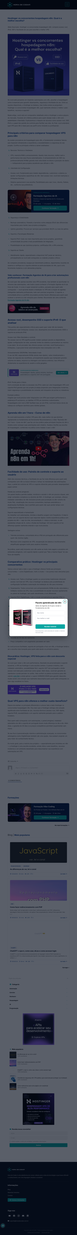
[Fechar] (64, 601)
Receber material (50, 626)
